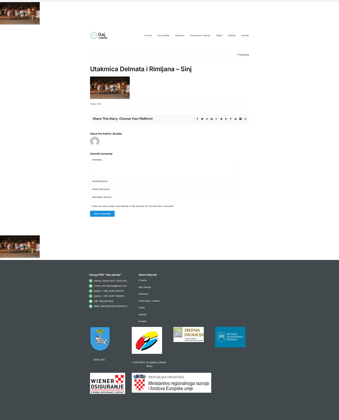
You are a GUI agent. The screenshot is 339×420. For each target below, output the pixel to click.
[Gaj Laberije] (99, 32)
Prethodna (243, 54)
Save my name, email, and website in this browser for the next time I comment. (133, 206)
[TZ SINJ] (147, 328)
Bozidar (117, 133)
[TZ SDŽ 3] (188, 328)
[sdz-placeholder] (230, 328)
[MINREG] (171, 374)
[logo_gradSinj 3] (100, 328)
